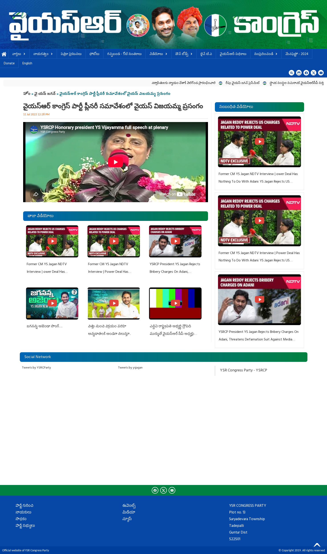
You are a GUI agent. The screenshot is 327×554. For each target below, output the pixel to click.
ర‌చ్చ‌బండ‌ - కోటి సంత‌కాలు (124, 54)
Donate (9, 64)
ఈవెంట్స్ (128, 506)
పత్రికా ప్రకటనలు (71, 54)
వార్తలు (16, 54)
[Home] (163, 24)
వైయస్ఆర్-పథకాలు (233, 54)
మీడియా (128, 512)
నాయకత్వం (40, 54)
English (27, 64)
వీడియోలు (156, 54)
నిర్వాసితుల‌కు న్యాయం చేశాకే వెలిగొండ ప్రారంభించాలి (157, 83)
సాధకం (21, 519)
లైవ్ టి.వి (206, 54)
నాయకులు (23, 512)
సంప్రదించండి (263, 54)
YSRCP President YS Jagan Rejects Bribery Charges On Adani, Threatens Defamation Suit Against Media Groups (259, 339)
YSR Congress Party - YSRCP (243, 371)
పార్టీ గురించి (24, 506)
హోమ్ (4, 54)
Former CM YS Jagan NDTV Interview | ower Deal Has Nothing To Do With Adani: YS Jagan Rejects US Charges (258, 182)
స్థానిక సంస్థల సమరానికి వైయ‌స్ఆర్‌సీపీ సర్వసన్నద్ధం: (275, 83)
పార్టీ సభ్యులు (25, 526)
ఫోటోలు (94, 54)
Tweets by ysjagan (130, 368)
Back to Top (317, 544)
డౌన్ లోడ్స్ (181, 54)
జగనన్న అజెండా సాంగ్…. (45, 326)
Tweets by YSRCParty (36, 368)
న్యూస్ (127, 519)
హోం (26, 94)
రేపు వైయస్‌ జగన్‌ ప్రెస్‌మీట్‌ (216, 83)
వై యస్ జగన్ (45, 94)
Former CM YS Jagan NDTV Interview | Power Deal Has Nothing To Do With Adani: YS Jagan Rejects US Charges (259, 261)
